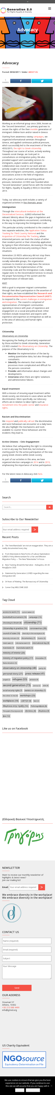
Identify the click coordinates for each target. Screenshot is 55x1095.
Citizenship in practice (15, 628)
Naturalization (10, 663)
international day (40, 643)
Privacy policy (33, 1090)
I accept (19, 1090)
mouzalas (40, 658)
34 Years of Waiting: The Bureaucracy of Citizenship (26, 581)
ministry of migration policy (18, 658)
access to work (11, 612)
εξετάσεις (30, 711)
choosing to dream (12, 622)
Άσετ (36, 701)
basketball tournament (14, 617)
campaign (35, 617)
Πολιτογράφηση (39, 706)
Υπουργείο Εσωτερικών (13, 711)
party (42, 668)
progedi (6, 680)
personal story (13, 673)
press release (35, 673)
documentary (28, 638)
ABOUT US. (33, 72)
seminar (36, 686)
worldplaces (10, 700)
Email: (5, 887)
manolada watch (24, 648)
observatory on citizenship (19, 668)
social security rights (12, 690)
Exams (41, 638)
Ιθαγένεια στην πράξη (15, 706)
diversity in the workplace (33, 633)
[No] (51, 1085)
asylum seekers (28, 612)
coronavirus (38, 628)
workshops (27, 695)
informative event (23, 643)
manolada (8, 648)
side (45, 686)
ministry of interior (14, 652)
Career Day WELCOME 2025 (16, 587)
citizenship (32, 622)
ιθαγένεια (43, 711)
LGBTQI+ (26, 701)
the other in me (10, 696)
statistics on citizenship (34, 690)
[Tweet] (42, 81)
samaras (33, 680)
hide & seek (8, 643)
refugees (19, 679)
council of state (11, 633)
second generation (17, 685)
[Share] (20, 81)
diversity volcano (11, 638)
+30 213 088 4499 (10, 1007)
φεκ (6, 716)
